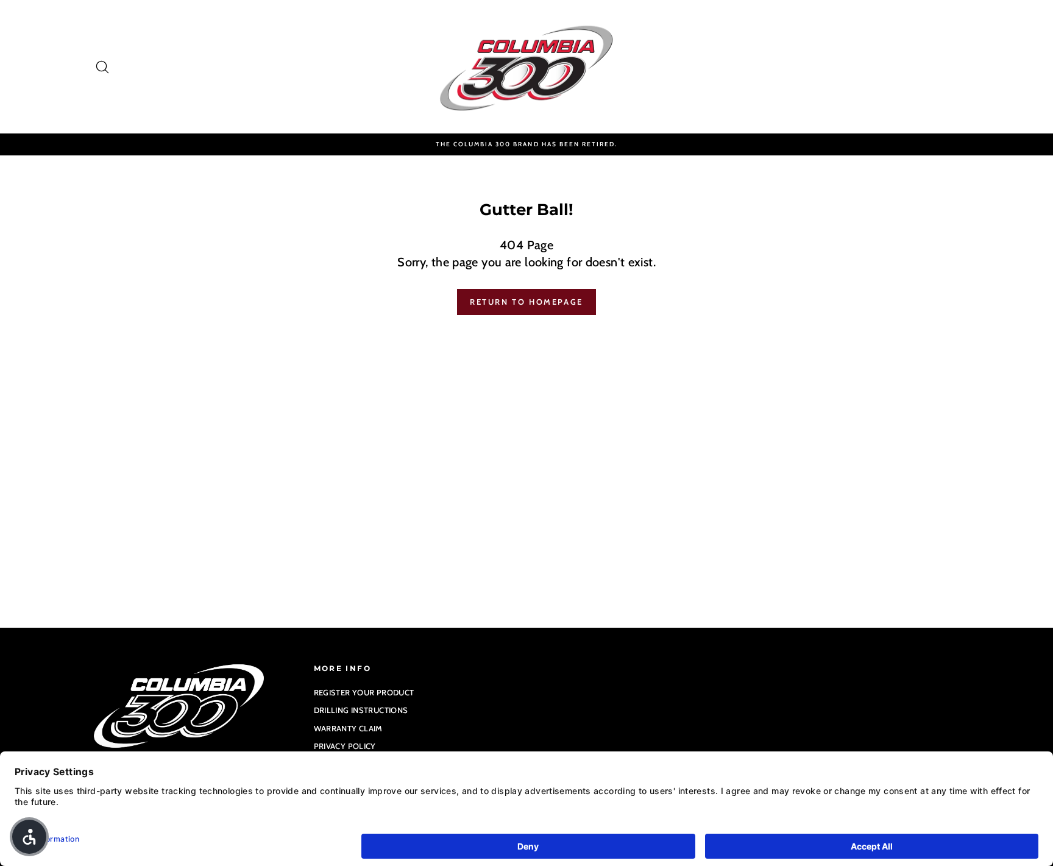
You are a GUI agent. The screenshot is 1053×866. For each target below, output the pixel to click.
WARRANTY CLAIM (348, 728)
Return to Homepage (526, 302)
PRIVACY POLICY (345, 746)
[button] (29, 836)
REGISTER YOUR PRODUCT (364, 692)
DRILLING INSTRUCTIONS (361, 710)
